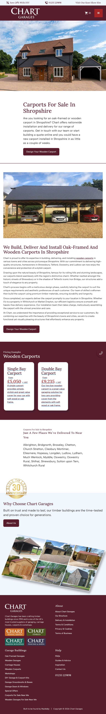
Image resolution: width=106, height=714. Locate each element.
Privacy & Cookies (63, 629)
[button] (98, 13)
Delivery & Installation (65, 620)
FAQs (57, 656)
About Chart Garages (65, 611)
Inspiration (60, 665)
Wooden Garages (13, 660)
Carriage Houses (12, 665)
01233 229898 (55, 2)
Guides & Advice (63, 660)
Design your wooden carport (41, 151)
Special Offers (11, 691)
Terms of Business (63, 633)
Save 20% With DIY (20, 2)
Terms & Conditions (64, 624)
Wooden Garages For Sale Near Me (21, 699)
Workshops (10, 673)
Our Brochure (61, 616)
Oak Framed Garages (15, 656)
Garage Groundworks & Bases (18, 682)
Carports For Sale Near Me (17, 695)
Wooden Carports (13, 669)
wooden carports (84, 258)
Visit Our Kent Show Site (88, 2)
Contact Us (60, 669)
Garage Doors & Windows (16, 686)
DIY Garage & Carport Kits (17, 678)
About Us (11, 523)
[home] (25, 13)
